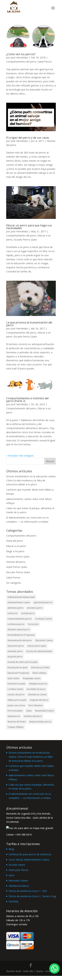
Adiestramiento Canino (19, 602)
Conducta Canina (43, 618)
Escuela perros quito (18, 667)
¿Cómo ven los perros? (20, 54)
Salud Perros (45, 61)
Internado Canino (18, 880)
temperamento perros (40, 721)
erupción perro (15, 656)
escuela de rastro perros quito (23, 662)
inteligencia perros (38, 683)
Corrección (33, 624)
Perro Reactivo (35, 705)
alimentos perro (15, 607)
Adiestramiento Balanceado (21, 597)
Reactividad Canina (44, 710)
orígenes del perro (39, 700)
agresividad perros (43, 602)
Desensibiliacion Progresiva (21, 634)
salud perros (14, 716)
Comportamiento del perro (21, 61)
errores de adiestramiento (39, 651)
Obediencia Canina (37, 694)
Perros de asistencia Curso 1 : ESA (28, 891)
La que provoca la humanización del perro (29, 324)
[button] (54, 968)
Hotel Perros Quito (16, 567)
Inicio (11, 875)
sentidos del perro (33, 716)
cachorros (13, 613)
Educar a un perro (16, 546)
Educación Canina (44, 640)
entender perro (15, 651)
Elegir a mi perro (15, 551)
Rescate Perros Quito (18, 572)
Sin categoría (13, 582)
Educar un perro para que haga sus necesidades (29, 226)
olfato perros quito (17, 700)
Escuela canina (17, 864)
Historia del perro (15, 561)
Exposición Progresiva (18, 672)
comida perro (28, 613)
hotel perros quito (16, 683)
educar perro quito (36, 645)
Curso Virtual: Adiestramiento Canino (29, 859)
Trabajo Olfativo (16, 727)
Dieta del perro (14, 540)
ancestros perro (35, 607)
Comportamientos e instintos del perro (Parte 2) (27, 399)
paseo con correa (16, 705)
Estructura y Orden (40, 667)
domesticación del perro (20, 640)
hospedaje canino (31, 678)
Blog (11, 849)
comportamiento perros (20, 618)
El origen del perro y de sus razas (27, 138)
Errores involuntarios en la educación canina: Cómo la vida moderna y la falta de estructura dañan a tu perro (31, 480)
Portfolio (13, 901)
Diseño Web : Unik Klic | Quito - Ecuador (31, 971)
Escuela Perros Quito (25, 239)
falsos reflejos (39, 672)
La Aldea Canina (15, 689)
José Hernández (19, 57)
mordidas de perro (36, 689)
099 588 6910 (24, 834)
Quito (29, 710)
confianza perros (16, 624)
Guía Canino (13, 678)
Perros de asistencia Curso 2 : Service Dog (32, 896)
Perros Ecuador (15, 710)
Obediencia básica (19, 885)
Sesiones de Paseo (17, 721)
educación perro (16, 645)
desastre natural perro (19, 629)
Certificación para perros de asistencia (30, 854)
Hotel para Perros (18, 870)
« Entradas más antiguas (20, 455)
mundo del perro (16, 694)
